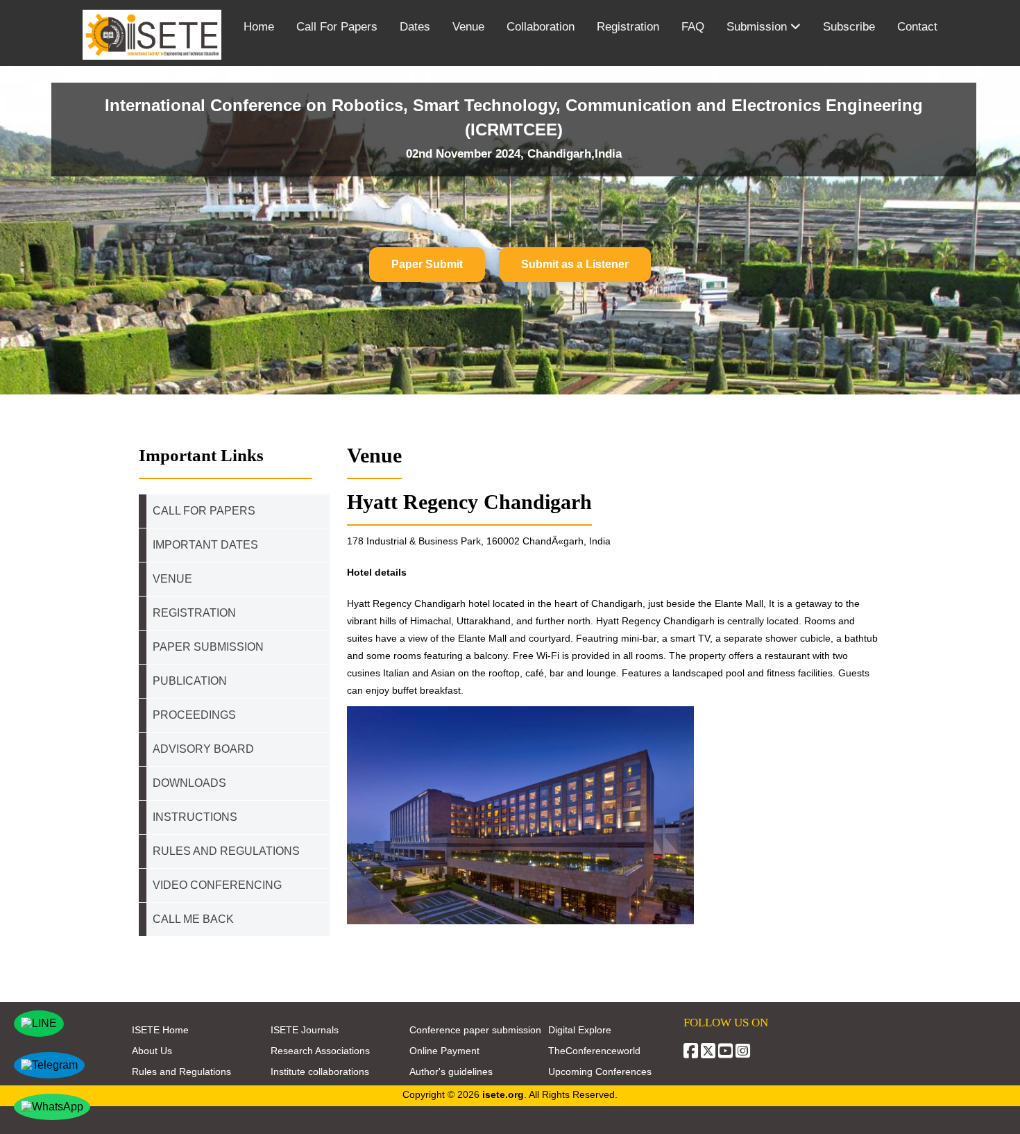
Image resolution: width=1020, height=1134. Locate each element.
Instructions (195, 817)
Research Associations (320, 1050)
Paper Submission (208, 647)
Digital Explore (579, 1029)
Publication (190, 681)
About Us (152, 1050)
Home (259, 26)
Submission (758, 26)
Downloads (189, 783)
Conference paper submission (475, 1029)
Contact (917, 26)
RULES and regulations (226, 851)
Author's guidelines (451, 1071)
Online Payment (444, 1050)
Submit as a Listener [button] (575, 264)
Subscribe (849, 26)
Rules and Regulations (181, 1071)
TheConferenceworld (594, 1050)
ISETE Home (160, 1029)
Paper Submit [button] (427, 264)
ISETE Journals (305, 1029)
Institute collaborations (320, 1071)
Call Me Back (193, 919)
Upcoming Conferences (600, 1071)
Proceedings (194, 715)
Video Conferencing (218, 885)
